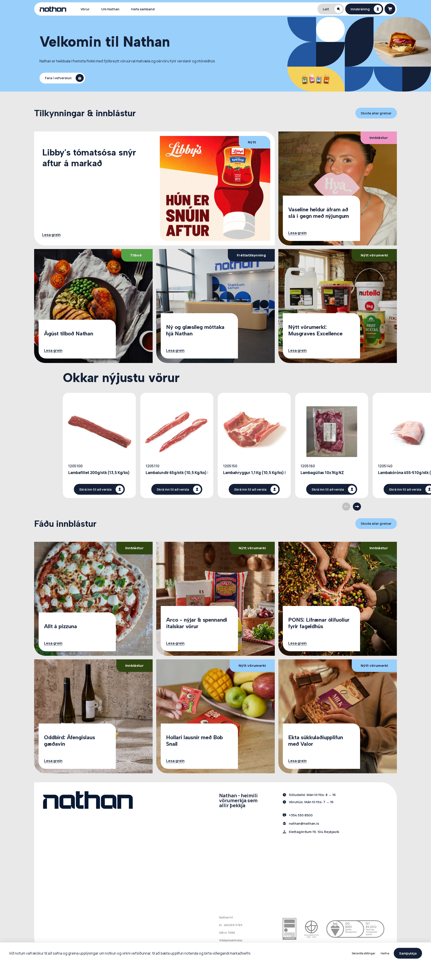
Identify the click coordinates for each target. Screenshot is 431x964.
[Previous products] (346, 507)
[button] (330, 9)
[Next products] (357, 507)
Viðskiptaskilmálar (231, 940)
